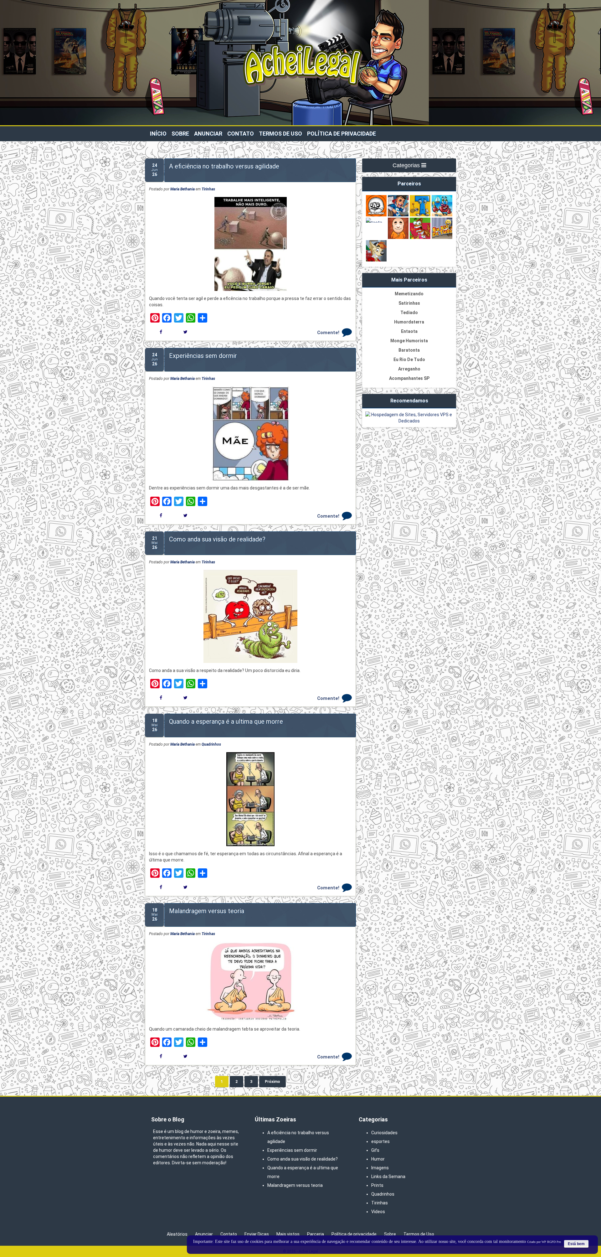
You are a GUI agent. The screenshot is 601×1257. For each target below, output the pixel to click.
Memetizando (409, 293)
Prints (377, 1185)
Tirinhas (208, 189)
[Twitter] (179, 318)
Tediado (409, 312)
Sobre (180, 133)
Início (158, 133)
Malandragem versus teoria (206, 911)
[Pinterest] (155, 318)
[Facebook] (167, 318)
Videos (378, 1211)
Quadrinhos (211, 744)
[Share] (202, 318)
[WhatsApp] (191, 318)
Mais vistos (288, 1234)
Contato (240, 133)
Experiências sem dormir (203, 356)
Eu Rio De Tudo (409, 359)
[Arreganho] (376, 260)
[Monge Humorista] (398, 238)
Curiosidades (384, 1132)
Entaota (409, 331)
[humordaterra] (442, 215)
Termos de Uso (280, 133)
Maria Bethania (182, 189)
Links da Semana (388, 1176)
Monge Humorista (409, 340)
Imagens (380, 1167)
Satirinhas (409, 303)
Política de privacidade (341, 133)
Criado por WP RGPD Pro (544, 1242)
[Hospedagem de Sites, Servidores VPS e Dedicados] (409, 420)
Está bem (576, 1244)
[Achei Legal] (300, 103)
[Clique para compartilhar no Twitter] (185, 332)
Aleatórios (177, 1234)
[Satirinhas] (398, 215)
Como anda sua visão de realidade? (217, 539)
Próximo (272, 1081)
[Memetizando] (376, 215)
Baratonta (409, 350)
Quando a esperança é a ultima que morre (226, 721)
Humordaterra (409, 321)
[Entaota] (376, 222)
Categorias (407, 165)
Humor (378, 1158)
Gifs (375, 1150)
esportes (380, 1141)
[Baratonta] (420, 238)
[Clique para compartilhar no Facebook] (161, 332)
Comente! (328, 332)
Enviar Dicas (256, 1234)
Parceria (315, 1234)
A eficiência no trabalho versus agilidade (224, 166)
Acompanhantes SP (409, 378)
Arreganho (409, 368)
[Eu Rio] (442, 238)
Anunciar (208, 133)
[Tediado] (420, 215)
